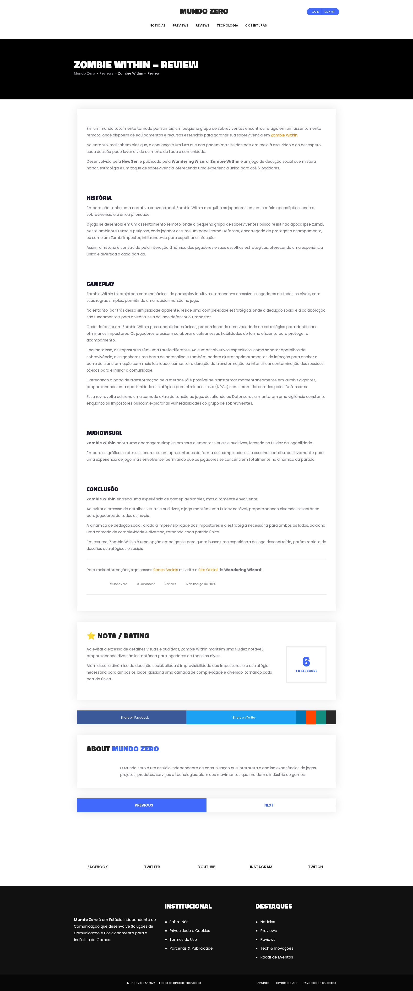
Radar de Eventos (276, 957)
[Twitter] (90, 11)
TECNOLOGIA (227, 25)
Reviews (106, 73)
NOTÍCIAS (158, 25)
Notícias (267, 921)
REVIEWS (203, 25)
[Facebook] (83, 11)
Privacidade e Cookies (189, 930)
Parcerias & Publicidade (191, 948)
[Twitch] (107, 11)
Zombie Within (284, 135)
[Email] (331, 717)
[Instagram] (102, 11)
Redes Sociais (165, 569)
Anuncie (263, 983)
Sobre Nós (178, 921)
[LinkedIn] (301, 717)
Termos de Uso (183, 939)
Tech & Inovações (276, 948)
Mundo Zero (204, 11)
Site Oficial (207, 569)
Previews (268, 930)
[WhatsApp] (321, 717)
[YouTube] (96, 11)
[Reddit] (311, 717)
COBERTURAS (256, 25)
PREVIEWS (181, 25)
